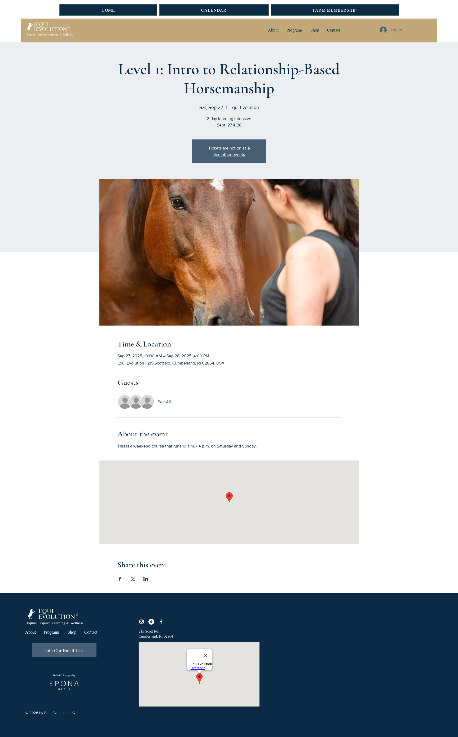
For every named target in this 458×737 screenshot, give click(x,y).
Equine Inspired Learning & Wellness (55, 622)
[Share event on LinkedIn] (145, 579)
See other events (229, 154)
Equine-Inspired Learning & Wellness (50, 34)
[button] (273, 30)
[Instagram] (141, 622)
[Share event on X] (132, 579)
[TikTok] (151, 622)
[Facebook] (161, 622)
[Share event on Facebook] (119, 579)
